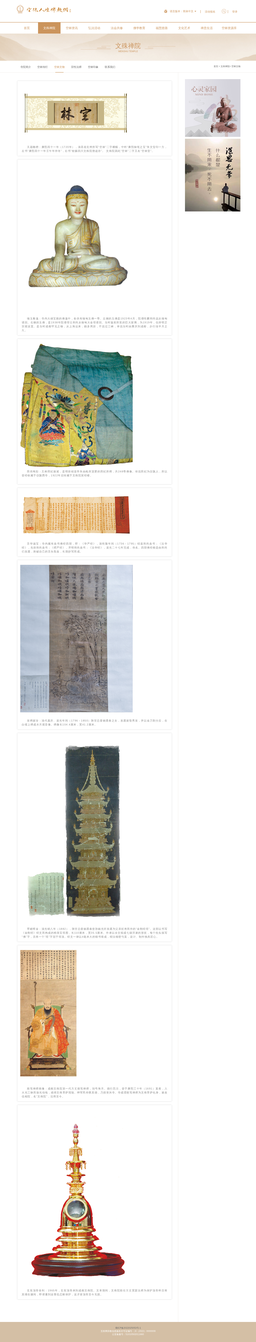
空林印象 (93, 66)
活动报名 (210, 11)
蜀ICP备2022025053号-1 (128, 1328)
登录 (234, 11)
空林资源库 (229, 28)
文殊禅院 (49, 28)
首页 (27, 28)
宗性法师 (76, 66)
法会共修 (117, 28)
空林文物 (59, 66)
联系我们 (110, 66)
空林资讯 (72, 28)
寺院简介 (25, 66)
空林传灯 (42, 66)
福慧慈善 (162, 28)
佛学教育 (139, 28)
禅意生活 (207, 28)
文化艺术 (184, 28)
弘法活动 (94, 28)
